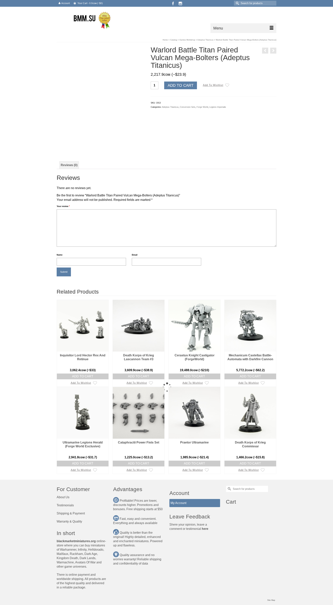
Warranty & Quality (69, 521)
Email (134, 255)
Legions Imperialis (217, 107)
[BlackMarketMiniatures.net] (91, 20)
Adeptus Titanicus (170, 107)
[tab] (69, 165)
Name (59, 255)
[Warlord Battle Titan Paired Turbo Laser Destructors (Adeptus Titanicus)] (265, 51)
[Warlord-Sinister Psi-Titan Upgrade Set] (273, 51)
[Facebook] (173, 3)
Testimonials (65, 505)
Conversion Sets (187, 107)
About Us (63, 497)
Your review (63, 206)
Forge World (202, 107)
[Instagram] (180, 3)
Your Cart (90, 3)
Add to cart (180, 85)
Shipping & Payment (71, 513)
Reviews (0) (69, 165)
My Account (178, 503)
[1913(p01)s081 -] (110, 144)
